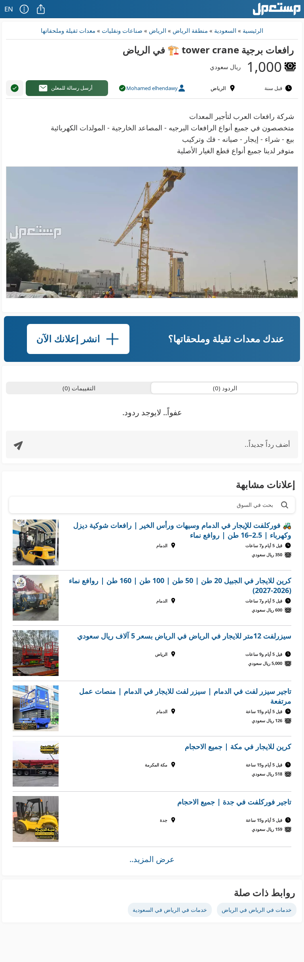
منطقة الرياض (190, 30)
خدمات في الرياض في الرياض (257, 909)
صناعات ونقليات (122, 30)
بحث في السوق (255, 504)
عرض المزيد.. (152, 859)
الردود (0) (225, 388)
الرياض (157, 30)
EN (8, 8)
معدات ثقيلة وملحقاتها (68, 30)
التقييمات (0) (79, 388)
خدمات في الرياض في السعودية (170, 909)
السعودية (225, 30)
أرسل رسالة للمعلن (72, 87)
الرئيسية (253, 30)
